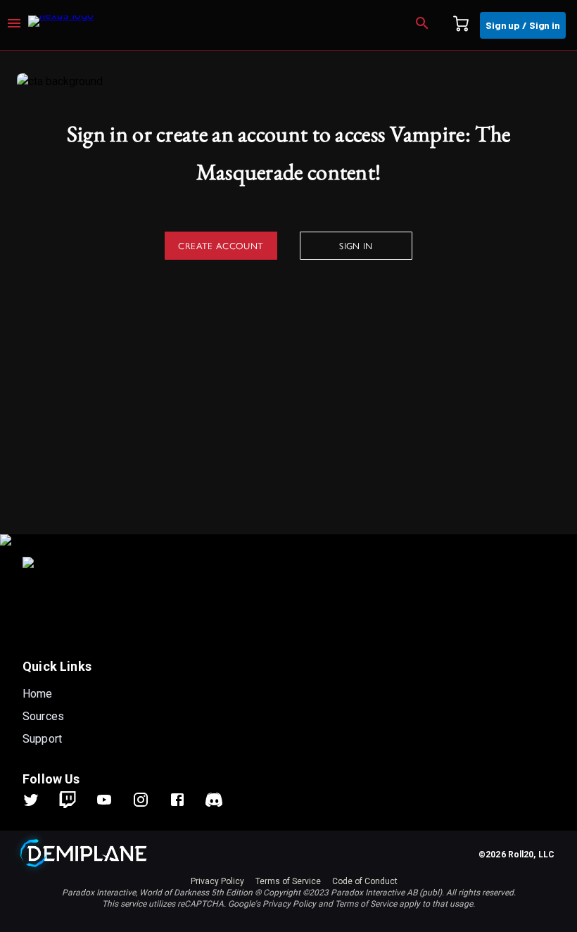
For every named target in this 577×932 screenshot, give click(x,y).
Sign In (356, 245)
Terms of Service (288, 881)
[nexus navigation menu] (14, 25)
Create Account (220, 245)
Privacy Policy (217, 881)
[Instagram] (149, 799)
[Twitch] (67, 799)
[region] (288, 491)
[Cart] (461, 25)
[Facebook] (186, 799)
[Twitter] (39, 799)
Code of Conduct (365, 881)
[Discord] (213, 799)
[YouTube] (112, 799)
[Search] (422, 25)
